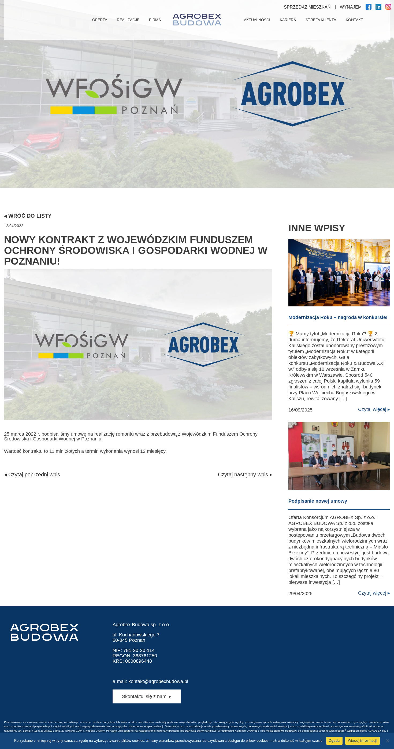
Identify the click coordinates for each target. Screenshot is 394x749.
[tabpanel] (197, 94)
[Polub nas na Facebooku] (368, 8)
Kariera (288, 20)
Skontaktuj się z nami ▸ (146, 696)
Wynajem (351, 7)
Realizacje (128, 20)
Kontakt (354, 20)
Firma (155, 20)
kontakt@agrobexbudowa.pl (158, 681)
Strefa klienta (321, 20)
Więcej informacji (362, 740)
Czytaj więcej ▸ (374, 409)
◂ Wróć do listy (27, 215)
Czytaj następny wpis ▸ (245, 474)
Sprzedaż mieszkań (307, 7)
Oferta (99, 20)
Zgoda (334, 740)
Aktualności (257, 20)
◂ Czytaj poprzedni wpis (32, 474)
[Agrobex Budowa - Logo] (197, 20)
